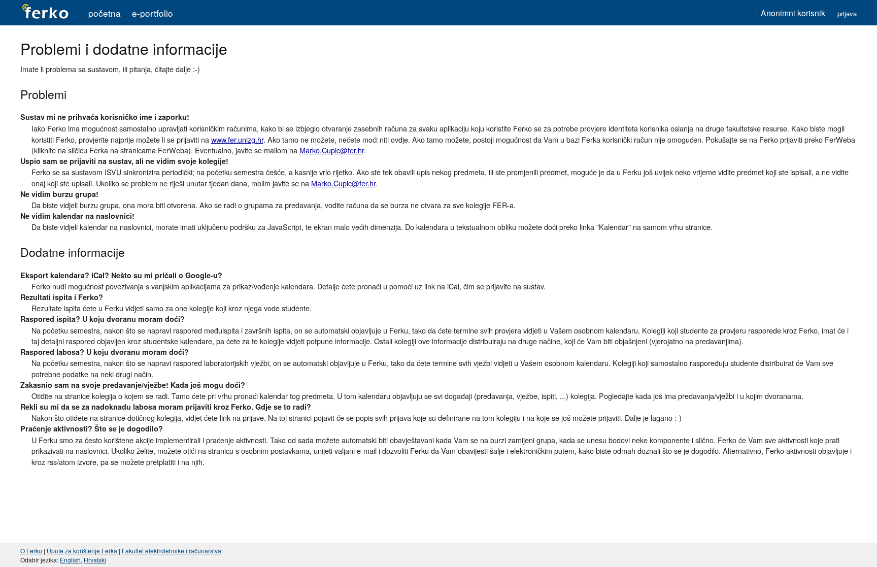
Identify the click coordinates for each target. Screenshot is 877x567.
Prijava (847, 13)
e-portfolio (152, 13)
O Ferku (31, 550)
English (70, 559)
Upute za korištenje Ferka (82, 550)
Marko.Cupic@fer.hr (331, 150)
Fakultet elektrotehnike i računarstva (171, 550)
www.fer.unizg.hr (237, 139)
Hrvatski (95, 559)
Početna (104, 13)
